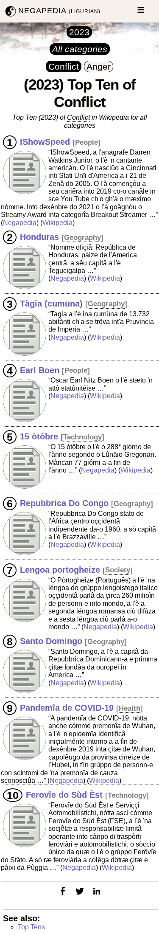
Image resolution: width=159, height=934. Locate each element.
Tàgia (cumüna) (51, 303)
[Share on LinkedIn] (96, 896)
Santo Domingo (51, 641)
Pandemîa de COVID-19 (67, 707)
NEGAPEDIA (59, 10)
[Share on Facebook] (62, 896)
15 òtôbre (39, 436)
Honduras (39, 237)
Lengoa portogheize (60, 569)
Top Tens (31, 927)
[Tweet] (79, 896)
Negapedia (19, 222)
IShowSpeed (45, 141)
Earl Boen (39, 369)
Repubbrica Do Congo (64, 503)
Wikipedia (57, 222)
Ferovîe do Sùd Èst (64, 794)
